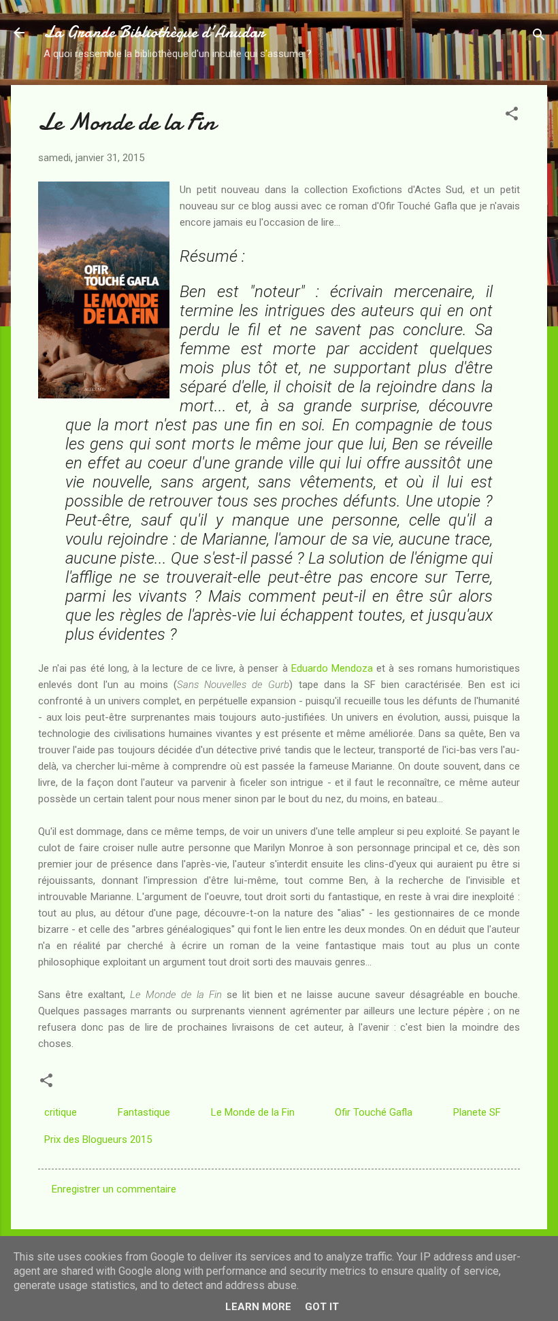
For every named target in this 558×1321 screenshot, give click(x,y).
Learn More (258, 1307)
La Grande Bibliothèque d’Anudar (154, 32)
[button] (512, 115)
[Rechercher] (539, 37)
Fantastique (144, 1112)
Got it (322, 1307)
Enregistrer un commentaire (114, 1189)
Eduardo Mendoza (332, 668)
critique (60, 1112)
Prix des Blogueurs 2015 (98, 1139)
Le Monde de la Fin (253, 1112)
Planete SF (477, 1112)
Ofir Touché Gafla (373, 1112)
